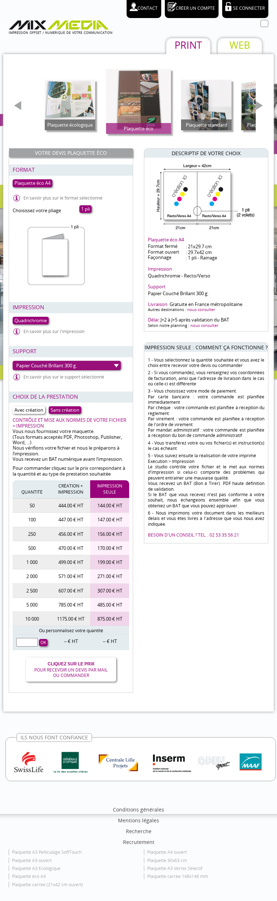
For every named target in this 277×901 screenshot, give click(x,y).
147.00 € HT (109, 519)
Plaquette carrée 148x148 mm (177, 876)
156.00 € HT (109, 534)
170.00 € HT (109, 548)
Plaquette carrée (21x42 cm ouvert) (47, 884)
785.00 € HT (70, 605)
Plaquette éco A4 (29, 876)
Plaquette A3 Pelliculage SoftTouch (47, 852)
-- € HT (71, 641)
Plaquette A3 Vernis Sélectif (174, 868)
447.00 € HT (70, 519)
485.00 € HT (109, 605)
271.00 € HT (109, 576)
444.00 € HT (70, 505)
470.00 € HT (70, 548)
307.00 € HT (109, 590)
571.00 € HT (70, 576)
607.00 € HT (70, 590)
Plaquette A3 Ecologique (36, 868)
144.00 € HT (109, 505)
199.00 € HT (109, 562)
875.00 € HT (109, 619)
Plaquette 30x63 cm (167, 860)
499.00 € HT (70, 562)
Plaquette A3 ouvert (32, 860)
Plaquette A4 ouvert (167, 852)
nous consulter (201, 309)
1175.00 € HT (70, 619)
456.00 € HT (70, 534)
